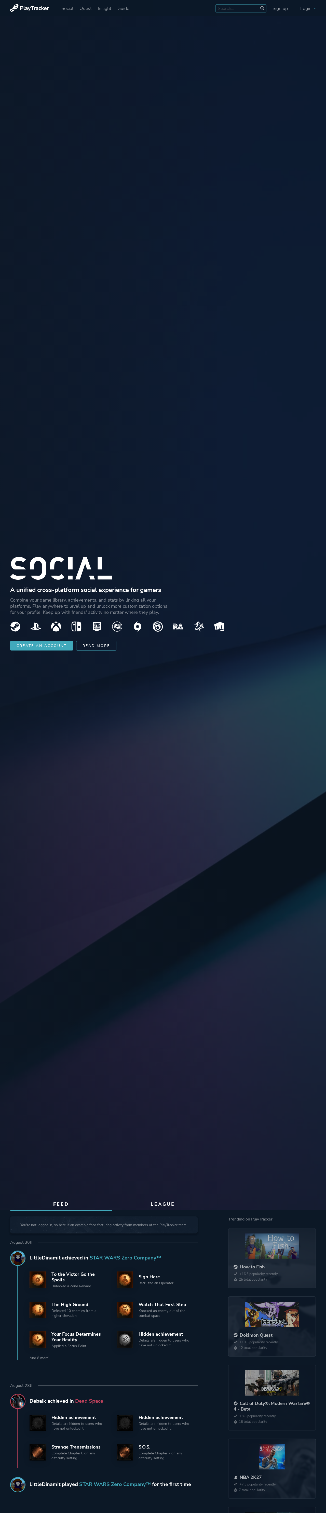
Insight (104, 8)
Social (67, 8)
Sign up (280, 8)
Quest (85, 8)
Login (306, 8)
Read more (96, 645)
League (163, 1204)
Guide (123, 8)
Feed (61, 1204)
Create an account (42, 645)
